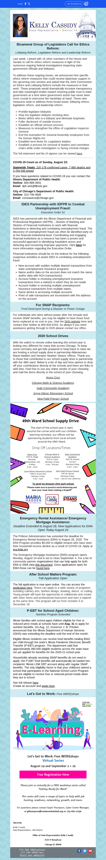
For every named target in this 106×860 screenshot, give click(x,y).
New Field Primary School (53, 398)
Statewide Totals (24, 167)
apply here (48, 685)
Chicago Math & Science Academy (53, 382)
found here (43, 568)
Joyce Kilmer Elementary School (53, 393)
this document (44, 564)
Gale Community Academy (53, 388)
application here (22, 587)
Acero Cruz (53, 377)
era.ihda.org (20, 549)
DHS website (72, 321)
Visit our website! (32, 855)
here (79, 153)
